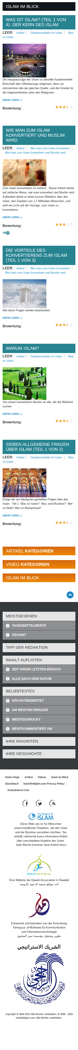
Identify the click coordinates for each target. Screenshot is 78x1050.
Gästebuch (12, 783)
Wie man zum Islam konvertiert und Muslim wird (35, 135)
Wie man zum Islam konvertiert (50, 148)
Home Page (12, 777)
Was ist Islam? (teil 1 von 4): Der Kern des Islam (36, 22)
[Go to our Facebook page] (26, 803)
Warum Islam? (22, 348)
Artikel (20, 32)
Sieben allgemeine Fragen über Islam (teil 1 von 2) (37, 447)
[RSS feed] (52, 803)
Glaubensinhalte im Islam (46, 32)
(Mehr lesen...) (12, 100)
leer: (8, 32)
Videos (42, 777)
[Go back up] (70, 594)
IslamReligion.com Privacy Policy (44, 783)
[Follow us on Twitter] (39, 803)
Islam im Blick (59, 777)
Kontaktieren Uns (18, 790)
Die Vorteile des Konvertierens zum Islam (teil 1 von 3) (36, 255)
